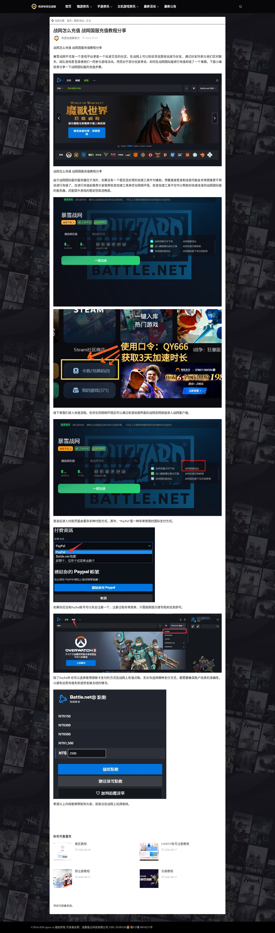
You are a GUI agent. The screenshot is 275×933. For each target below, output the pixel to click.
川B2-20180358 (117, 927)
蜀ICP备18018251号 (141, 927)
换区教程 (81, 843)
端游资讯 (83, 6)
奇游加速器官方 (70, 38)
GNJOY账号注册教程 (175, 843)
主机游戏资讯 (126, 6)
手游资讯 (103, 6)
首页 (68, 6)
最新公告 (170, 6)
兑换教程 (167, 871)
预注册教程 (82, 871)
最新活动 (150, 6)
